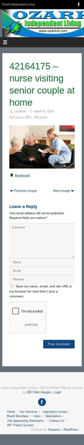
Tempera (54, 429)
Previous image (25, 190)
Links (37, 416)
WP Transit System (20, 425)
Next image (61, 190)
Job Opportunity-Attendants (25, 420)
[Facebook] (78, 4)
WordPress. (71, 429)
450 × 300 (31, 117)
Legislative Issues (54, 411)
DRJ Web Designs (39, 392)
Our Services (29, 411)
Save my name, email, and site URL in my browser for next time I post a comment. (40, 291)
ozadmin (20, 111)
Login (57, 392)
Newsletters (53, 416)
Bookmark (22, 175)
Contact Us (56, 420)
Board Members (17, 416)
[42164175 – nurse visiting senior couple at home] (42, 147)
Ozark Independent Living (18, 4)
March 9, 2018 (43, 111)
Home (11, 411)
